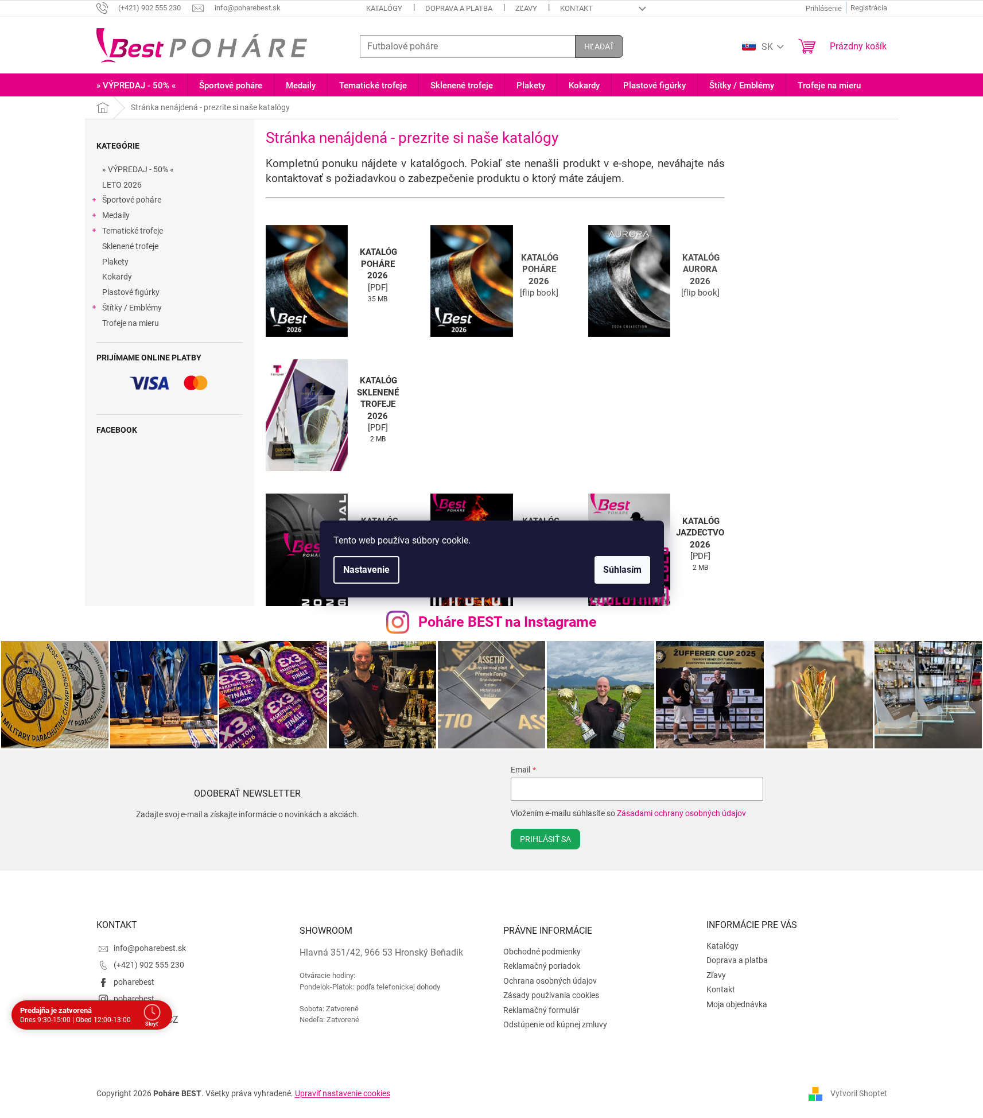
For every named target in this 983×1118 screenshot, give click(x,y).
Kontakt (576, 8)
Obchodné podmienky (542, 951)
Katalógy (384, 8)
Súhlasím (622, 569)
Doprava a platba (458, 8)
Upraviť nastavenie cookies (342, 1093)
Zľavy (526, 8)
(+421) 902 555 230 (149, 964)
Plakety (115, 261)
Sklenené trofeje (130, 246)
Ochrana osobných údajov (550, 980)
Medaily (116, 215)
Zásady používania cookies (551, 995)
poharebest (134, 982)
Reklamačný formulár (541, 1010)
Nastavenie (366, 569)
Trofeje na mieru (130, 323)
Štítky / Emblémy (132, 307)
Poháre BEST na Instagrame (507, 622)
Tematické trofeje (132, 230)
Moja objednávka (736, 1004)
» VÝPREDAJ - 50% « (138, 169)
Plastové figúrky (131, 292)
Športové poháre (131, 199)
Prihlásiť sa (545, 839)
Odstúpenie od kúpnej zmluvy (555, 1024)
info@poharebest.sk (150, 948)
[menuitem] (136, 85)
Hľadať (599, 46)
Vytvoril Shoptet (858, 1093)
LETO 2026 (122, 184)
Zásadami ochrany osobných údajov (681, 813)
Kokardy (117, 276)
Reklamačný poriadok (541, 966)
